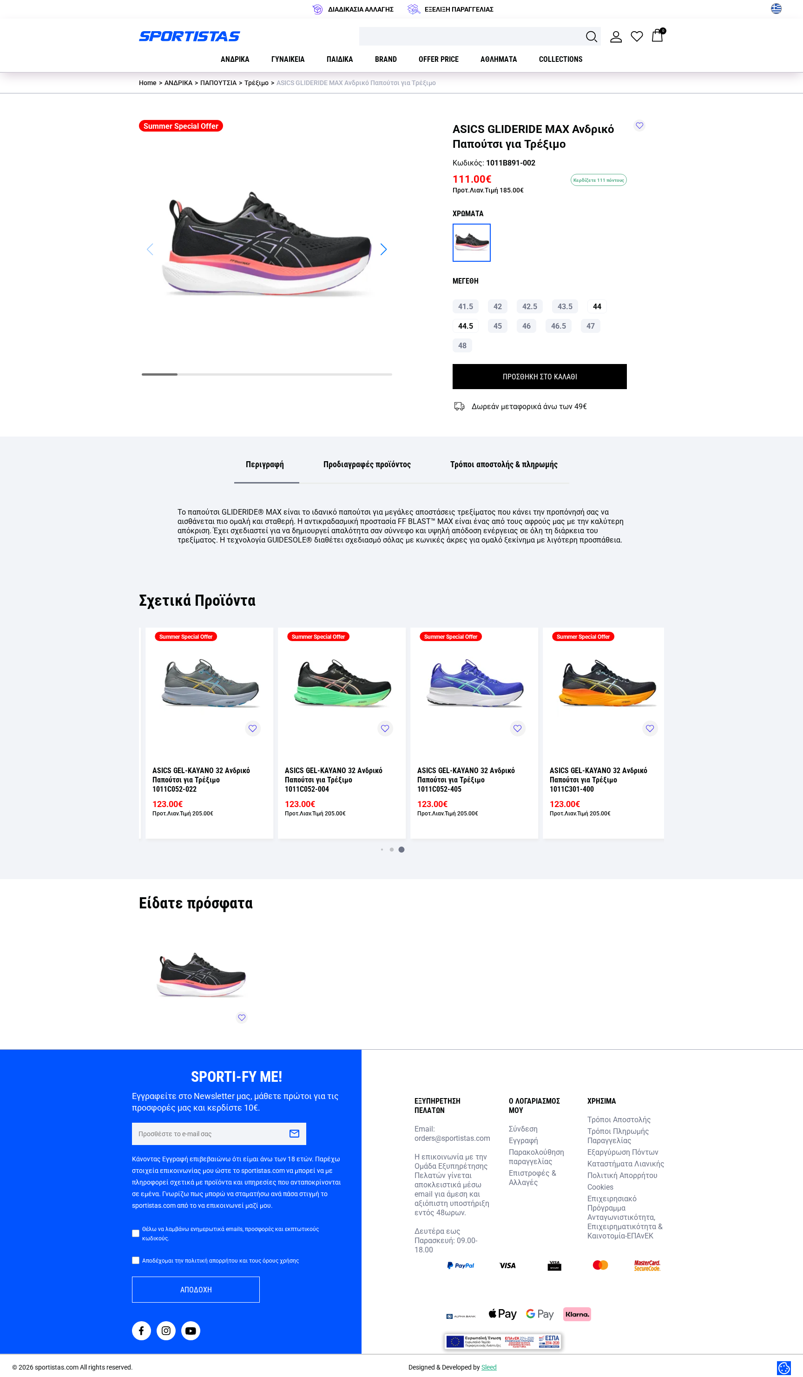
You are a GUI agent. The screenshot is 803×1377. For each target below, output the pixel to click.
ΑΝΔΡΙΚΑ (178, 82)
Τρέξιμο (256, 82)
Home (148, 82)
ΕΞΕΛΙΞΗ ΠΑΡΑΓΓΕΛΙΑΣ (459, 9)
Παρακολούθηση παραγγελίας (536, 1156)
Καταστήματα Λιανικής (626, 1163)
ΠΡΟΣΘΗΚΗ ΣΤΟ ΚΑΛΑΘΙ (540, 376)
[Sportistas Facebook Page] (141, 1331)
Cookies (600, 1187)
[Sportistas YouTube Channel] (190, 1331)
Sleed (489, 1367)
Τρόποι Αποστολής (619, 1119)
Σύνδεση (523, 1128)
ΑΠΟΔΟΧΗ (196, 1289)
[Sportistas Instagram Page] (166, 1331)
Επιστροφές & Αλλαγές (532, 1177)
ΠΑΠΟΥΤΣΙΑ (218, 82)
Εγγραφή (523, 1140)
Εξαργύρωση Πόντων (622, 1152)
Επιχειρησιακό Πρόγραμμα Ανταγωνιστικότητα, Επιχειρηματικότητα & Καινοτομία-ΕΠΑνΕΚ (625, 1216)
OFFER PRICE (439, 59)
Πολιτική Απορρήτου (622, 1175)
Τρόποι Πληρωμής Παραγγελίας (618, 1135)
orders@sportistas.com (452, 1138)
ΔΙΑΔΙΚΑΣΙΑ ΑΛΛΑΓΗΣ (361, 9)
